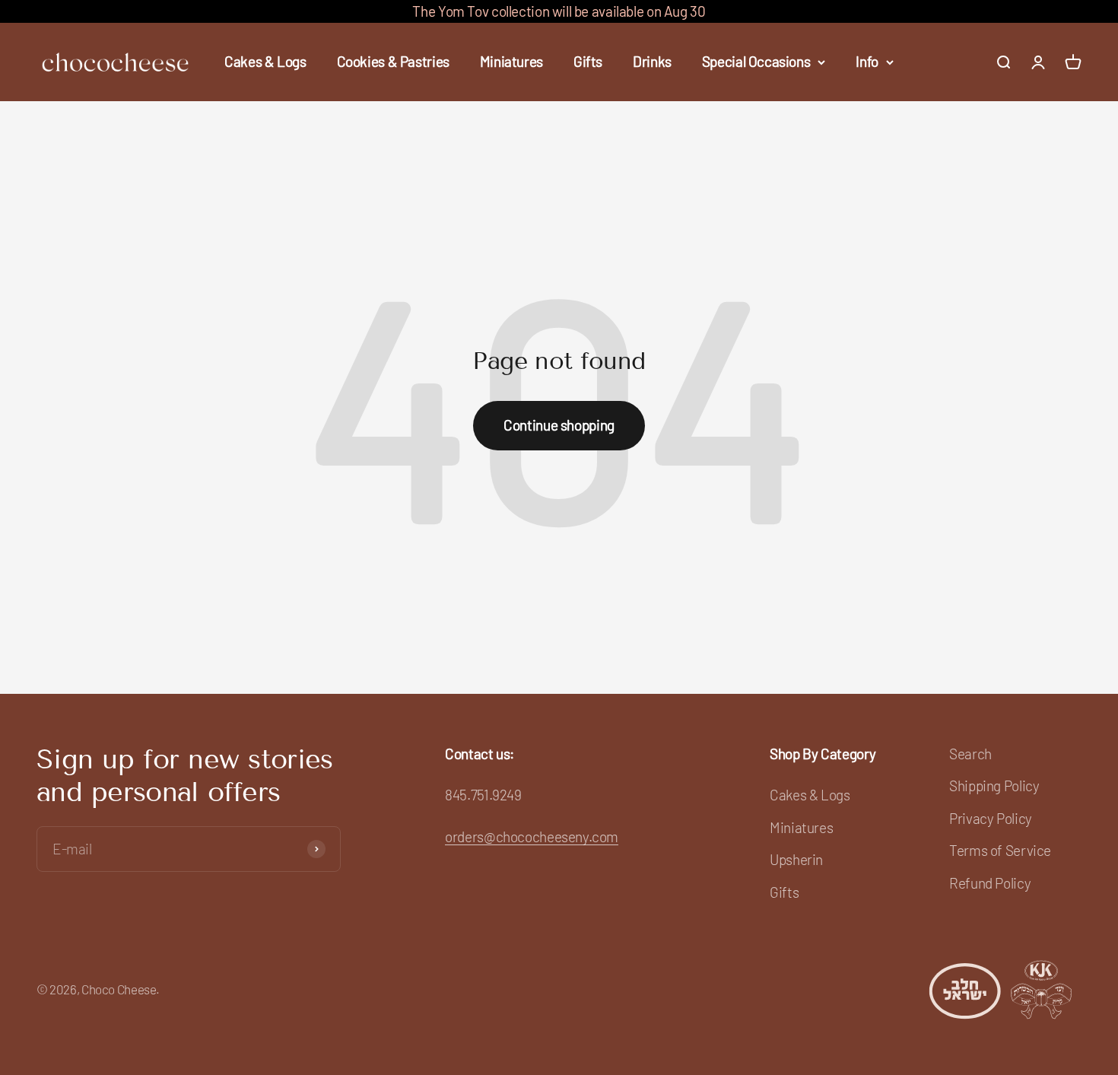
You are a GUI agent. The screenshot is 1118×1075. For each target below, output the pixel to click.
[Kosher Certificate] (1001, 989)
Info (867, 62)
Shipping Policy (994, 785)
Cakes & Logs (265, 62)
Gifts (587, 62)
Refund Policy (990, 883)
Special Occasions (756, 62)
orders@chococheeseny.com (531, 836)
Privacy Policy (990, 818)
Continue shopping (559, 425)
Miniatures (511, 62)
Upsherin (796, 859)
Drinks (652, 62)
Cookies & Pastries (393, 62)
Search (970, 753)
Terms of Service (1000, 850)
